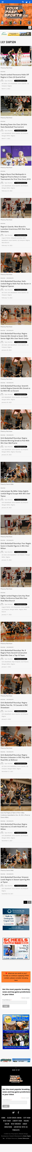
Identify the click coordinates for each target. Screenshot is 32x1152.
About (25, 1124)
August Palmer (6, 238)
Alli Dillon (4, 83)
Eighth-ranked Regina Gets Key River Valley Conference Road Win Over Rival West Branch (15, 598)
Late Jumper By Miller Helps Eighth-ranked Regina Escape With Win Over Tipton (15, 493)
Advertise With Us (21, 1127)
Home (3, 1118)
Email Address (6, 1000)
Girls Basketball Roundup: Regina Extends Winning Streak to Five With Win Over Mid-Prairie (15, 440)
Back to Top (16, 1070)
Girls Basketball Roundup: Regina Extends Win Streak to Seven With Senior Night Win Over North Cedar (15, 336)
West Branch (5, 242)
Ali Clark (4, 555)
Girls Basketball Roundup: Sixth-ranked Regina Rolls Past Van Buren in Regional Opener (16, 283)
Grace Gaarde (22, 83)
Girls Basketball (12, 83)
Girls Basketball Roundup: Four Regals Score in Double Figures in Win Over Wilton (16, 545)
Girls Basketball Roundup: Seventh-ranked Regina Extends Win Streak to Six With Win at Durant (15, 388)
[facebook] (30, 2)
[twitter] (26, 2)
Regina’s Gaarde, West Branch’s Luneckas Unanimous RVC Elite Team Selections (15, 229)
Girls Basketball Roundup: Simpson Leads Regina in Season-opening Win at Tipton (15, 879)
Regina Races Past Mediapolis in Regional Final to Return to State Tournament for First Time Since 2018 (15, 176)
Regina (3, 71)
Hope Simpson (16, 662)
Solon (7, 1124)
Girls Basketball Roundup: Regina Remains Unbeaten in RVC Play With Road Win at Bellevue (15, 757)
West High (7, 1121)
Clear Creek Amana (14, 1118)
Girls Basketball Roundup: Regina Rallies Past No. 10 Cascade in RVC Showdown (14, 705)
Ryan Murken (9, 81)
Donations (8, 1127)
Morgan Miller (6, 136)
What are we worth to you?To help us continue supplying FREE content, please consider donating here (16, 977)
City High (26, 1118)
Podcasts (15, 1130)
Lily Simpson (24, 133)
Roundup (18, 452)
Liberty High (17, 1121)
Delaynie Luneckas (16, 238)
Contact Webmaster (23, 1138)
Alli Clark (4, 292)
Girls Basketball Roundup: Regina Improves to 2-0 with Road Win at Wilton (14, 826)
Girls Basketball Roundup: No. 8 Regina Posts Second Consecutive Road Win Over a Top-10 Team (14, 652)
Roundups (10, 278)
